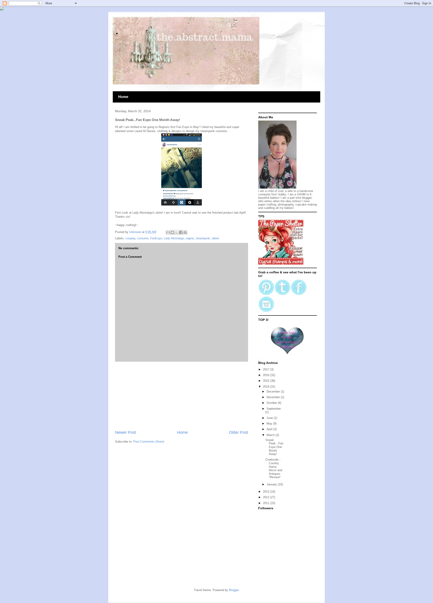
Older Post (238, 432)
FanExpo (156, 238)
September (274, 408)
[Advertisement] (181, 396)
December (274, 391)
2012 (266, 497)
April (270, 429)
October (272, 402)
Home (123, 97)
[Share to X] (176, 232)
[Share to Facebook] (181, 232)
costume (142, 238)
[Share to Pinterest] (185, 232)
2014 (266, 386)
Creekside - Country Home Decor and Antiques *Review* (273, 468)
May (270, 423)
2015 (266, 380)
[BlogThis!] (172, 232)
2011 (266, 503)
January (272, 484)
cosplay (130, 238)
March (271, 435)
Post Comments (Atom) (148, 441)
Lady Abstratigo (174, 238)
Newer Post (125, 432)
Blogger (234, 590)
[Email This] (168, 232)
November (274, 397)
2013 (266, 491)
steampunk (203, 238)
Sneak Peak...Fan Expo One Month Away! (274, 447)
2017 (266, 369)
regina (190, 238)
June (270, 418)
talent (215, 238)
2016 (266, 375)
